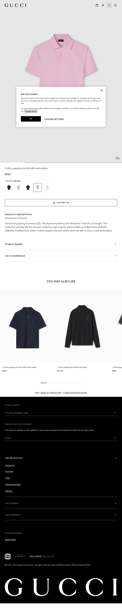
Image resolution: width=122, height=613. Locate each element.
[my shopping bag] (97, 5)
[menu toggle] (115, 5)
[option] (9, 187)
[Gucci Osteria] (20, 556)
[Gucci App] (8, 556)
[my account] (103, 5)
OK (30, 119)
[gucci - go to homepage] (15, 5)
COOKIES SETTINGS (54, 119)
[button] (61, 81)
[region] (61, 107)
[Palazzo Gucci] (42, 556)
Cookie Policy (31, 111)
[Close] (101, 90)
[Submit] (114, 413)
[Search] (109, 5)
